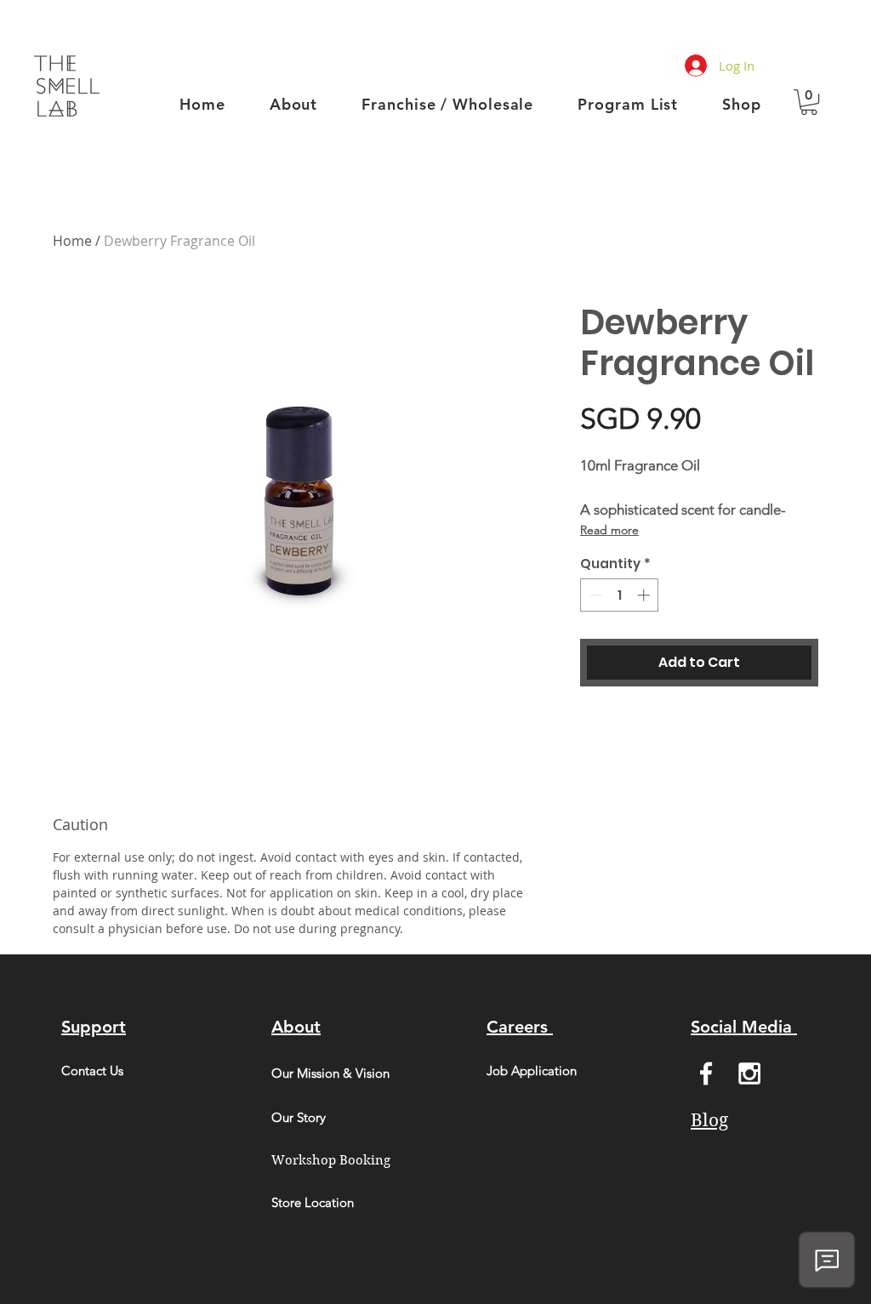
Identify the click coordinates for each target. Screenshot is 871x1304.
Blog (709, 1120)
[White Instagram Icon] (749, 1073)
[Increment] (645, 595)
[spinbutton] (620, 595)
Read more (609, 530)
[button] (809, 102)
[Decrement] (594, 595)
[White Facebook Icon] (706, 1073)
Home (72, 240)
